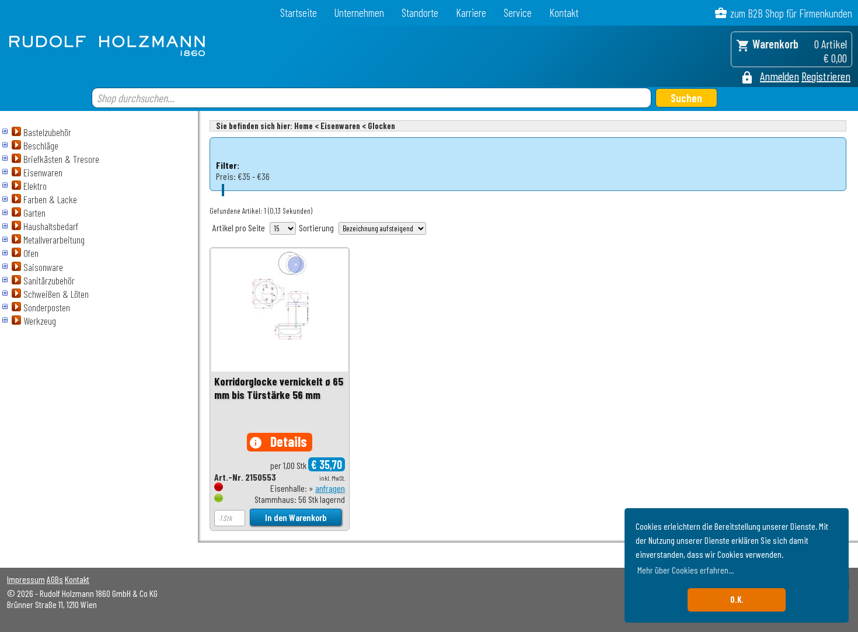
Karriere (471, 12)
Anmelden (779, 76)
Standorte (420, 12)
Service (518, 12)
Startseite (298, 12)
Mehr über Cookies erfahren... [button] (685, 569)
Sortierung (316, 227)
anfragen (330, 488)
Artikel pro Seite (238, 227)
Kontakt (563, 12)
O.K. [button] (737, 600)
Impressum (26, 579)
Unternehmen (359, 12)
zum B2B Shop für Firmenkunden (791, 13)
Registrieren (825, 76)
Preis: (226, 176)
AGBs (55, 579)
